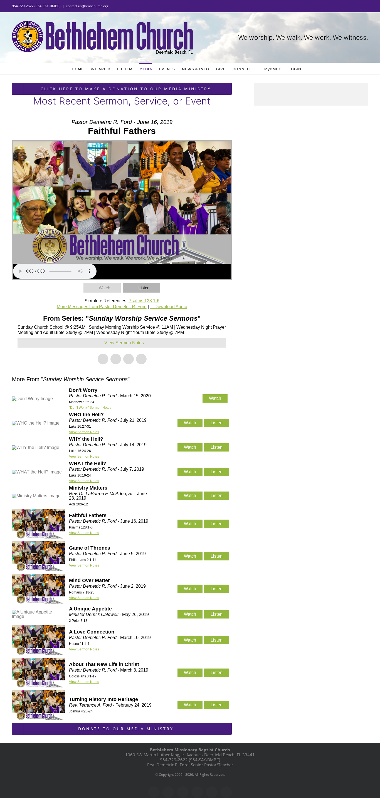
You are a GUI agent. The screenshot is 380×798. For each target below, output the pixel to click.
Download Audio (170, 306)
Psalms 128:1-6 (144, 300)
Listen (144, 287)
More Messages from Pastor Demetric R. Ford (102, 306)
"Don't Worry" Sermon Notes (90, 408)
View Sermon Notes (84, 432)
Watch (104, 287)
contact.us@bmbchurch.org (87, 6)
